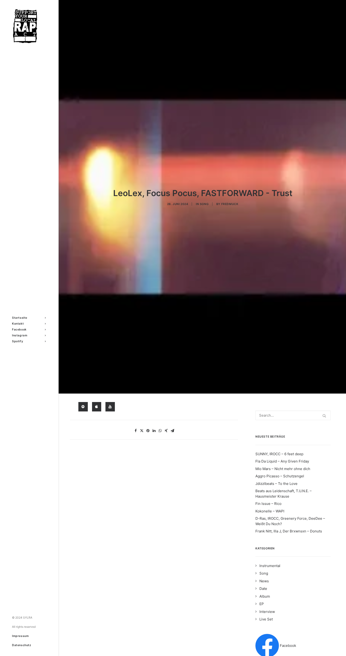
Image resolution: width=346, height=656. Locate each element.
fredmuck (229, 204)
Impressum (20, 636)
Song (204, 204)
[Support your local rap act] (29, 26)
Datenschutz (21, 645)
